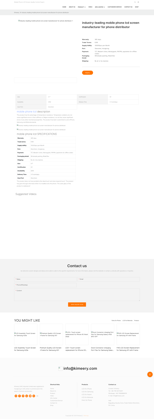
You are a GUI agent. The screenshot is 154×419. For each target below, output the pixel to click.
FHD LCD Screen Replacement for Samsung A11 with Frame (128, 349)
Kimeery (16, 12)
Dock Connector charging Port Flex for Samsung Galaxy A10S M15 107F (102, 349)
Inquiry (87, 73)
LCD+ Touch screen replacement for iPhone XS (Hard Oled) (75, 349)
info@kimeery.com (80, 368)
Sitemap (86, 415)
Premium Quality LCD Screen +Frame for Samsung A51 (50, 349)
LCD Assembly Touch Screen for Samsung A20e (25, 349)
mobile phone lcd (27, 111)
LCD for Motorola (127, 320)
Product (136, 320)
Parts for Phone (116, 320)
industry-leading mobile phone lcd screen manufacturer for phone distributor (45, 12)
